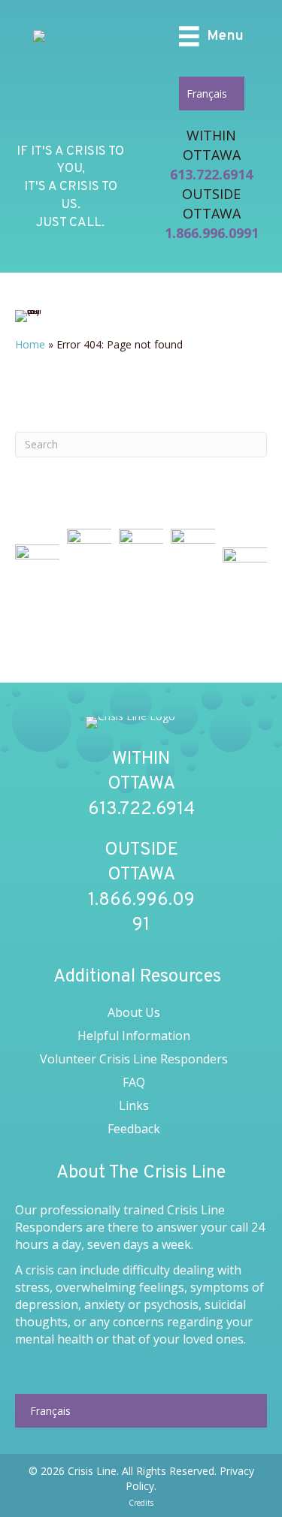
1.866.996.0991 (212, 233)
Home (30, 344)
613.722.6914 (211, 174)
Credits (141, 1502)
